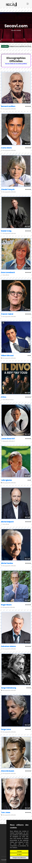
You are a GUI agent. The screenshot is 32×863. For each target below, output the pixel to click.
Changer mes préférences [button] (19, 857)
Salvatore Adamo (8, 646)
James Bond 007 (8, 438)
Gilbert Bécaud (7, 355)
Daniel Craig (6, 231)
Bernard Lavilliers (8, 106)
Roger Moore (6, 605)
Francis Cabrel (7, 314)
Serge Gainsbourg (8, 688)
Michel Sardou (7, 563)
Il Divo (3, 397)
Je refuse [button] (19, 854)
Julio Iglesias (6, 480)
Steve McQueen (7, 771)
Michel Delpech (7, 522)
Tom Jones (5, 812)
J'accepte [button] (19, 851)
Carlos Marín (6, 148)
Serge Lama (6, 729)
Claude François (8, 189)
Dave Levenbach (8, 272)
